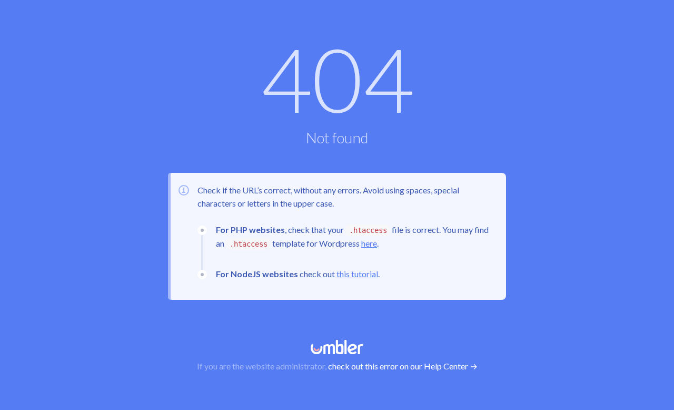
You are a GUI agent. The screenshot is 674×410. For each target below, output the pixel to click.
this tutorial (357, 274)
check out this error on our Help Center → (403, 366)
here (369, 243)
